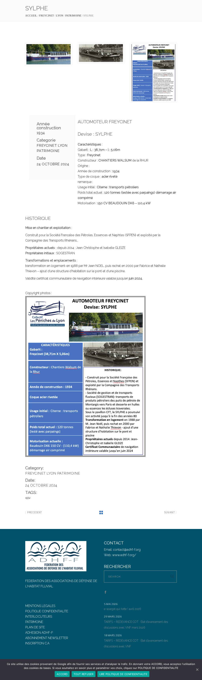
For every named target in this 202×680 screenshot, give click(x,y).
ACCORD (62, 674)
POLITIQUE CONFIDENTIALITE (46, 611)
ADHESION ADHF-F (39, 632)
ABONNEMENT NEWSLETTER (46, 638)
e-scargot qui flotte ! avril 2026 (122, 609)
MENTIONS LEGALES (40, 606)
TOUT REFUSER (84, 674)
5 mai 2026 (110, 604)
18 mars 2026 (113, 635)
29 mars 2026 (113, 616)
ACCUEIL (31, 15)
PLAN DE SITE (35, 627)
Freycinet (46, 15)
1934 (41, 133)
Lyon (59, 15)
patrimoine (73, 15)
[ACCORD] (197, 669)
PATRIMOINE (34, 622)
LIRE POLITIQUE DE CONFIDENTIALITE (123, 674)
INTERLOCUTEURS (38, 616)
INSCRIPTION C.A (37, 643)
